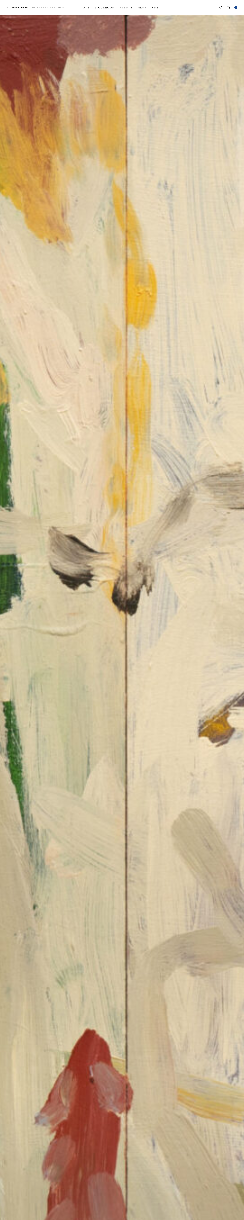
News (142, 7)
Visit (156, 7)
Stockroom (105, 7)
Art (86, 7)
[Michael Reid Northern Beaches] (41, 7)
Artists (126, 7)
